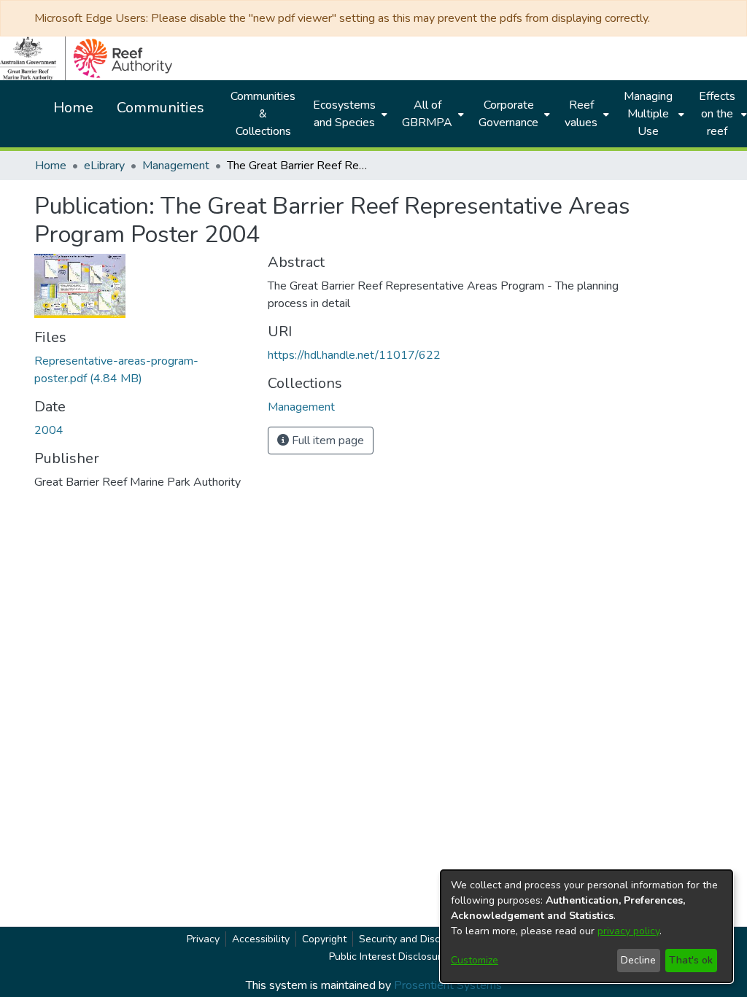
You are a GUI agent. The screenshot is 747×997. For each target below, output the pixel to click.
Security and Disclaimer (413, 939)
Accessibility (261, 939)
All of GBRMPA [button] (427, 114)
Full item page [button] (326, 440)
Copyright (324, 939)
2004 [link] (48, 430)
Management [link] (175, 166)
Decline (638, 960)
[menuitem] (348, 114)
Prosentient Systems (448, 985)
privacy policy (628, 931)
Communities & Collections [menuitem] (263, 113)
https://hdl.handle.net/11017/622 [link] (354, 355)
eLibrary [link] (104, 166)
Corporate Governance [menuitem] (508, 114)
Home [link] (50, 166)
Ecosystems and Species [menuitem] (344, 114)
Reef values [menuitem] (581, 114)
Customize (474, 960)
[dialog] (586, 926)
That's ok (691, 960)
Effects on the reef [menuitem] (717, 113)
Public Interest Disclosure (388, 956)
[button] (301, 407)
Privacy (203, 939)
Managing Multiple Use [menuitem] (648, 113)
